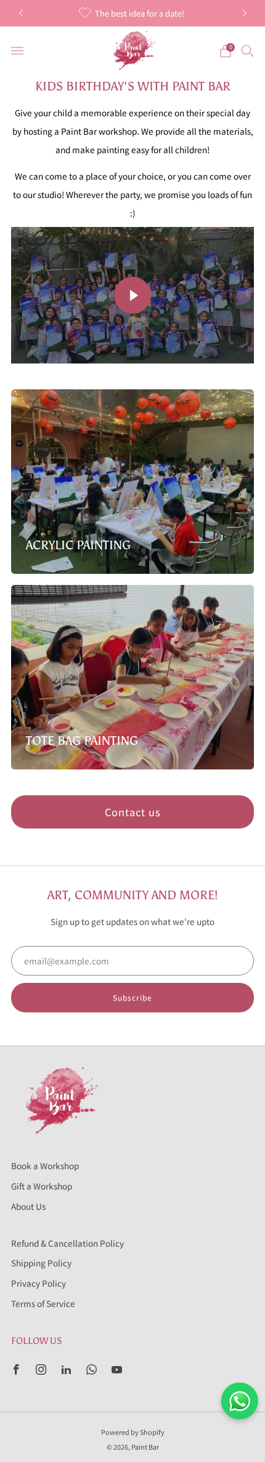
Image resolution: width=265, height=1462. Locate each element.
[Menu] (17, 51)
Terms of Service (43, 1303)
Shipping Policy (41, 1263)
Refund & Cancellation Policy (67, 1243)
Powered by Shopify (133, 1432)
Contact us (133, 811)
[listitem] (132, 13)
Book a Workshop (45, 1165)
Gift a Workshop (41, 1186)
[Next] (244, 13)
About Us (28, 1206)
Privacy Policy (38, 1283)
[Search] (248, 50)
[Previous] (21, 13)
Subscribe (132, 997)
